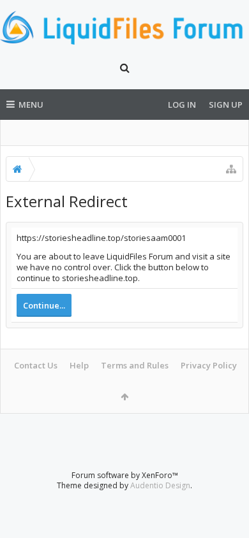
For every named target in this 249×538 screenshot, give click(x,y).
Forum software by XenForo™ (125, 475)
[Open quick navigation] (231, 169)
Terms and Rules (135, 365)
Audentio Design (160, 485)
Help (79, 365)
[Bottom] (227, 514)
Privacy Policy (209, 365)
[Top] (227, 487)
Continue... (44, 305)
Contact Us (35, 365)
